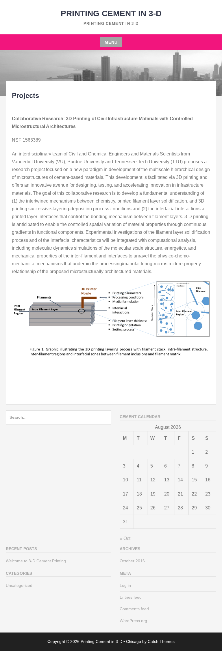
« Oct (125, 538)
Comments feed (134, 609)
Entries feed (131, 597)
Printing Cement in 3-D (111, 13)
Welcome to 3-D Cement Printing (36, 561)
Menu (111, 42)
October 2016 (132, 561)
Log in (125, 585)
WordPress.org (133, 620)
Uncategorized (19, 585)
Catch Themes (161, 641)
